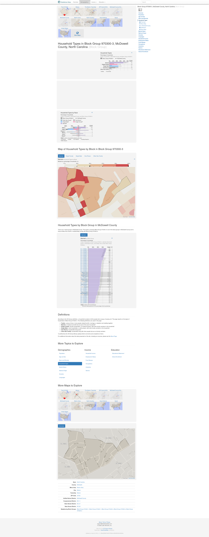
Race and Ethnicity (64, 360)
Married (61, 156)
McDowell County (81, 498)
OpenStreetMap (104, 530)
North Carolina (81, 482)
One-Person (87, 156)
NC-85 (78, 506)
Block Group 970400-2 (107, 509)
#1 (131, 52)
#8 (112, 238)
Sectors (88, 370)
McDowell (79, 485)
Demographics (84, 2)
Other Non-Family (98, 156)
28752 (78, 495)
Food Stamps (89, 360)
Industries (88, 367)
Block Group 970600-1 (95, 509)
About (100, 522)
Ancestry (61, 374)
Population (62, 353)
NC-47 (78, 503)
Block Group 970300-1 (83, 509)
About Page (114, 336)
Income (94, 2)
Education (101, 2)
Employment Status (91, 357)
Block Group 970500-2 (120, 509)
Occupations (89, 363)
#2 (92, 112)
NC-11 (78, 501)
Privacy (108, 522)
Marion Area (80, 487)
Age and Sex (62, 357)
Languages (62, 377)
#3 (134, 159)
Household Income (90, 353)
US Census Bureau (107, 528)
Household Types (63, 363)
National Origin (63, 370)
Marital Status (62, 367)
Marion (79, 490)
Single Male (79, 156)
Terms (104, 522)
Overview (75, 2)
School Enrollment (117, 357)
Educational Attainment (118, 353)
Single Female (69, 156)
